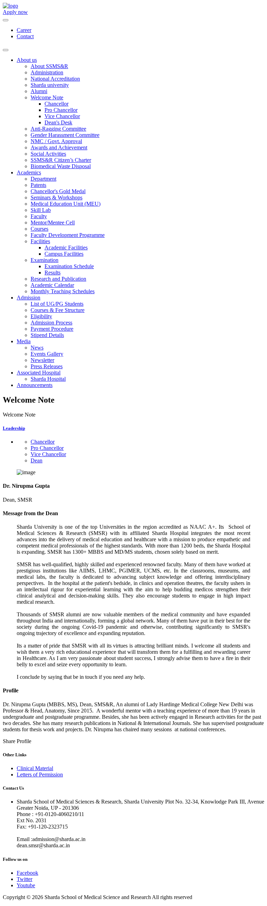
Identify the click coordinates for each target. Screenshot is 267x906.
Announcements (34, 385)
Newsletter (42, 360)
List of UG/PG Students (57, 304)
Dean (36, 460)
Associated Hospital (38, 373)
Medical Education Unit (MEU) (65, 204)
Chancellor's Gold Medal (58, 191)
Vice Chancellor (62, 116)
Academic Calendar (52, 285)
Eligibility (41, 316)
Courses (39, 229)
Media (24, 341)
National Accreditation (55, 79)
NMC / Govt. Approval (56, 141)
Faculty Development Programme (68, 235)
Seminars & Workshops (56, 197)
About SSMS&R (49, 66)
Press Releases (47, 366)
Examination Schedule (69, 266)
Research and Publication (58, 279)
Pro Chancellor (61, 110)
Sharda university (50, 85)
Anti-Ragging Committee (58, 129)
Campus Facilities (63, 254)
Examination (44, 260)
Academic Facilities (66, 247)
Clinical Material (35, 768)
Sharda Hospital (48, 379)
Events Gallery (47, 354)
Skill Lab (41, 210)
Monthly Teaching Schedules (63, 291)
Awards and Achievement (59, 147)
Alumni (39, 91)
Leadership (14, 428)
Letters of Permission (40, 774)
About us (27, 60)
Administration (47, 72)
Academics (29, 172)
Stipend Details (47, 335)
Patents (38, 185)
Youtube (26, 885)
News (37, 348)
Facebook (27, 873)
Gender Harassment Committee (65, 135)
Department (43, 179)
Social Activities (48, 154)
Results (52, 272)
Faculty (39, 216)
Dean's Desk (58, 122)
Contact (25, 36)
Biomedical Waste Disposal (61, 166)
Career (24, 30)
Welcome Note (47, 97)
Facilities (40, 241)
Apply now (15, 12)
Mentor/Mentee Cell (53, 222)
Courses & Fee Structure (57, 310)
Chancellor (56, 104)
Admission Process (51, 323)
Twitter (24, 879)
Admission (28, 297)
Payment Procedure (52, 329)
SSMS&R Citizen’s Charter (61, 160)
